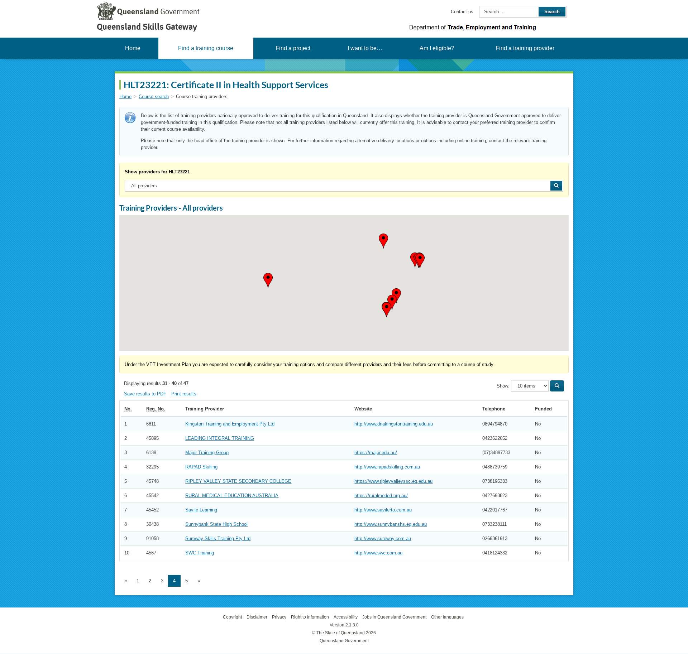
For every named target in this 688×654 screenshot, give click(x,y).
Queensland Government (344, 640)
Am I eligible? (437, 48)
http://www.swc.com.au (378, 553)
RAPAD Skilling (201, 467)
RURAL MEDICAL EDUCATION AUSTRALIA (231, 495)
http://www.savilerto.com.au (383, 510)
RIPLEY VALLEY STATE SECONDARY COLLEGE (238, 481)
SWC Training (199, 553)
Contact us (462, 11)
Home (132, 48)
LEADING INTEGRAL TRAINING (219, 438)
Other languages (447, 617)
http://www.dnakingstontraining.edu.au (393, 424)
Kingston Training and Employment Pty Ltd (229, 424)
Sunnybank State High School (216, 524)
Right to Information (310, 617)
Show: (503, 386)
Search (552, 11)
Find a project (293, 48)
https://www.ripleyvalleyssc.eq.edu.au (393, 481)
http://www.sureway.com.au (382, 538)
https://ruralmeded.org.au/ (381, 495)
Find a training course (205, 48)
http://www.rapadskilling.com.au (387, 467)
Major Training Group (207, 452)
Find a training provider (525, 48)
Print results (183, 393)
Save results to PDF (145, 393)
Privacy (279, 617)
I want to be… (365, 48)
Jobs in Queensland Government (394, 617)
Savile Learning (201, 510)
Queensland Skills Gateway (147, 26)
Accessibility (346, 617)
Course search (154, 96)
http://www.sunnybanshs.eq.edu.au (390, 524)
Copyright (232, 617)
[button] (268, 280)
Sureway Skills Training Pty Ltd (217, 538)
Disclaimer (257, 617)
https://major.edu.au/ (375, 452)
